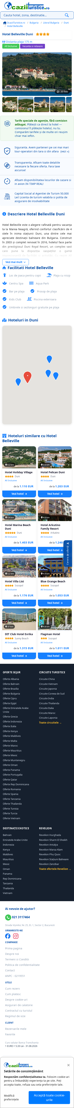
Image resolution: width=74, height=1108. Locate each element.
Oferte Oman (10, 765)
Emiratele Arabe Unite (15, 840)
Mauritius (8, 859)
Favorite (10, 1034)
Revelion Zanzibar (49, 864)
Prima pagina (13, 948)
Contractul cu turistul (18, 1010)
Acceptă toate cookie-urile (49, 1097)
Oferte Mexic (10, 755)
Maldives (8, 854)
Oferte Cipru (10, 698)
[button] (18, 382)
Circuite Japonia (48, 688)
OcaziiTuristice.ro (15, 22)
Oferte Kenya (10, 731)
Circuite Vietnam (48, 684)
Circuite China (47, 679)
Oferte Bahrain (11, 684)
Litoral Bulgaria (51, 22)
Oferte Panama (11, 770)
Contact (10, 970)
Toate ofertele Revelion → (55, 869)
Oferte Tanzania (11, 799)
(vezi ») (65, 151)
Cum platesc (13, 994)
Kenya (6, 849)
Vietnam (7, 893)
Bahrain (7, 835)
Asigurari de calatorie (19, 1005)
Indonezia (8, 844)
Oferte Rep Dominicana (16, 784)
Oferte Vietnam (11, 818)
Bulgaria (34, 22)
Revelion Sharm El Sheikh (53, 840)
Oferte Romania (12, 789)
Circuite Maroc (47, 713)
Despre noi (12, 954)
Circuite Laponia (48, 717)
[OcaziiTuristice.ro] (27, 5)
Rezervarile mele (15, 1029)
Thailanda (8, 888)
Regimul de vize (15, 1016)
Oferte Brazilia (11, 688)
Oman (6, 869)
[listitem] (9, 104)
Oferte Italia (9, 726)
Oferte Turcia (10, 813)
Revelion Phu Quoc (50, 854)
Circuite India (46, 698)
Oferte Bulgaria (11, 693)
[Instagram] (15, 936)
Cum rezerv (12, 988)
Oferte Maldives (12, 736)
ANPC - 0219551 (15, 976)
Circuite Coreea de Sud (52, 693)
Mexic (6, 864)
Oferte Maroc (10, 745)
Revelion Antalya (48, 844)
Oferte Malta (10, 741)
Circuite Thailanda (49, 703)
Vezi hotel (18, 493)
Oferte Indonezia (12, 721)
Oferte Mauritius (12, 750)
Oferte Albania (11, 679)
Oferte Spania (10, 794)
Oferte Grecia (10, 716)
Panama (7, 873)
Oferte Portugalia (12, 774)
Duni (66, 22)
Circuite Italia (46, 708)
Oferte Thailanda (12, 803)
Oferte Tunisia (10, 808)
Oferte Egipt (10, 703)
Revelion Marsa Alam (51, 849)
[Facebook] (7, 936)
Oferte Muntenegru (14, 760)
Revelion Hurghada (50, 835)
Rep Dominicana (12, 878)
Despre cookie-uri (16, 999)
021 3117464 (20, 917)
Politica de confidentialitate (22, 965)
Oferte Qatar (10, 779)
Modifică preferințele (11, 1097)
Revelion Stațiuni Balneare (53, 859)
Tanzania (8, 883)
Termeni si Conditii (17, 959)
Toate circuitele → (50, 722)
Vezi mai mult (14, 262)
